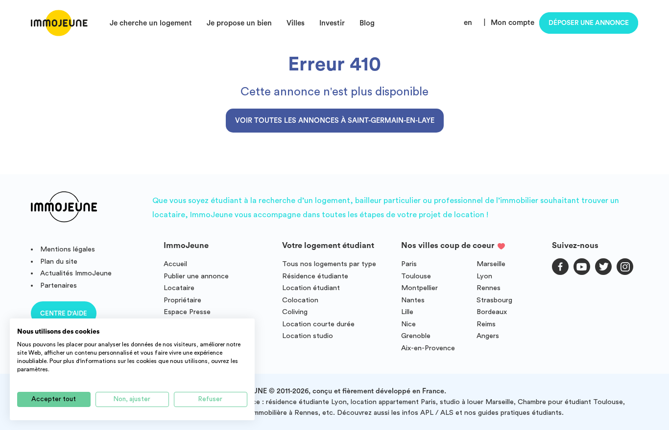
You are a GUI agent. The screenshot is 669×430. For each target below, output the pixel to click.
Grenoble (415, 335)
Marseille (491, 264)
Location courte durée (318, 324)
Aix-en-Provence (428, 348)
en (468, 22)
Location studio (307, 335)
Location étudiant (311, 288)
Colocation (300, 300)
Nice (408, 324)
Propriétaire (182, 300)
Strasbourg (494, 300)
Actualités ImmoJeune (76, 273)
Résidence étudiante (315, 276)
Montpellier (419, 288)
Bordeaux (492, 312)
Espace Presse (187, 312)
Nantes (413, 300)
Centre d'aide (63, 313)
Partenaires (58, 285)
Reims (486, 324)
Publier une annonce (196, 276)
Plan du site (58, 261)
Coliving (295, 312)
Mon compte (512, 22)
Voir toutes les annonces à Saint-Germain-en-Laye (334, 120)
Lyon (484, 276)
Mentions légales (67, 249)
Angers (488, 335)
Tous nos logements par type (329, 264)
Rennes (489, 288)
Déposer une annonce (589, 23)
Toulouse (416, 276)
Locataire (179, 288)
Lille (407, 312)
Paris (409, 264)
